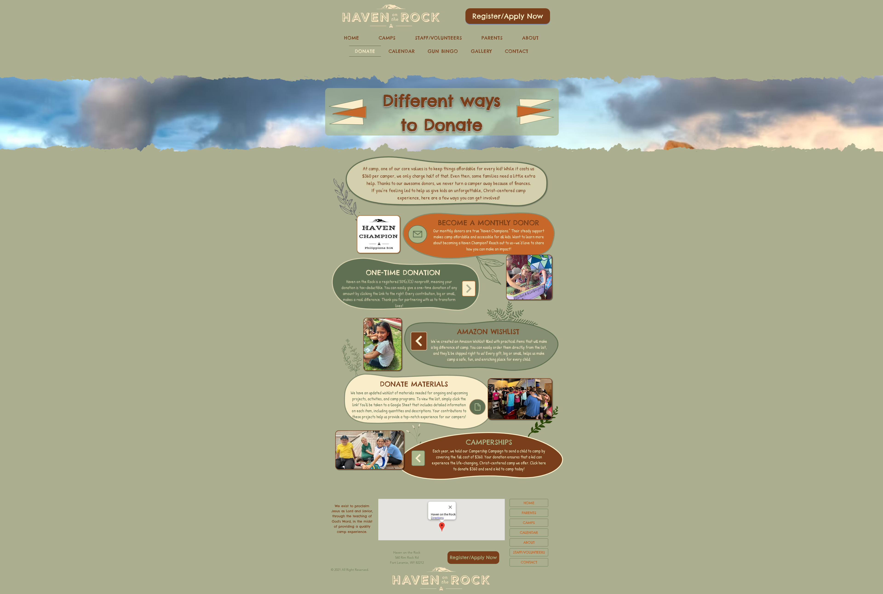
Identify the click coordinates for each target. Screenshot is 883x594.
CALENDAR (529, 532)
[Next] (469, 288)
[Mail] (417, 234)
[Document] (477, 407)
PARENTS (529, 513)
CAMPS (529, 522)
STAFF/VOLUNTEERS (529, 552)
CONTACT (529, 562)
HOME (529, 503)
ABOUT (529, 542)
